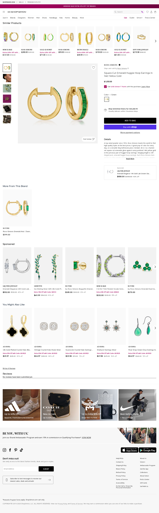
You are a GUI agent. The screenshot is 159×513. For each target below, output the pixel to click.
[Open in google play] (147, 452)
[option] (57, 103)
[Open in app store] (130, 452)
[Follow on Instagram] (5, 451)
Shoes (44, 18)
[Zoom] (58, 102)
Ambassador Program (147, 465)
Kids (61, 18)
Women (31, 18)
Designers (21, 18)
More (82, 18)
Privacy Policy (121, 476)
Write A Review (9, 368)
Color (110, 94)
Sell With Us (144, 486)
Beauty (75, 18)
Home (67, 18)
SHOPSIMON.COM (9, 2)
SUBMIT (46, 469)
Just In (5, 18)
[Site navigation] (4, 12)
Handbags (53, 18)
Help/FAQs (119, 458)
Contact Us (120, 462)
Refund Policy (121, 472)
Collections (144, 472)
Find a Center (150, 18)
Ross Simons (122, 68)
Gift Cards (143, 483)
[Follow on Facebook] (10, 451)
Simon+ (140, 18)
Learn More (145, 87)
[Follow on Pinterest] (16, 451)
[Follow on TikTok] (21, 451)
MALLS (21, 2)
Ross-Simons (110, 65)
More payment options (130, 132)
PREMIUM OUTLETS (34, 2)
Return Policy (120, 469)
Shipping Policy (121, 465)
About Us (143, 458)
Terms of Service (122, 479)
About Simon (144, 476)
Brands (12, 18)
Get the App (144, 469)
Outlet (131, 18)
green (106, 99)
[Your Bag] (155, 12)
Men (38, 18)
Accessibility (120, 483)
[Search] (129, 12)
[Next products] (155, 328)
